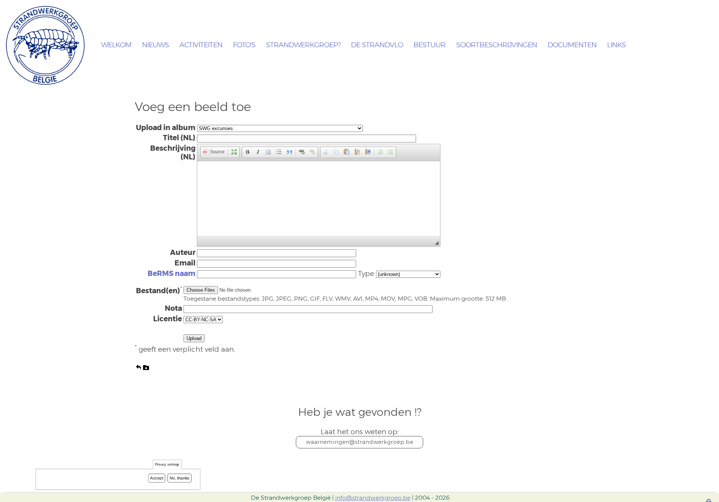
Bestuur (429, 45)
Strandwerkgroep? (303, 45)
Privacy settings (167, 465)
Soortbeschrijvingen (496, 45)
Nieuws (155, 45)
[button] (214, 152)
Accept (156, 478)
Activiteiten (200, 45)
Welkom (116, 45)
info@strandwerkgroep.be (372, 497)
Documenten (572, 45)
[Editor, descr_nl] (318, 198)
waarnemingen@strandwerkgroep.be (359, 442)
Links (616, 45)
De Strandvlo (377, 45)
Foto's (244, 45)
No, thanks (179, 478)
